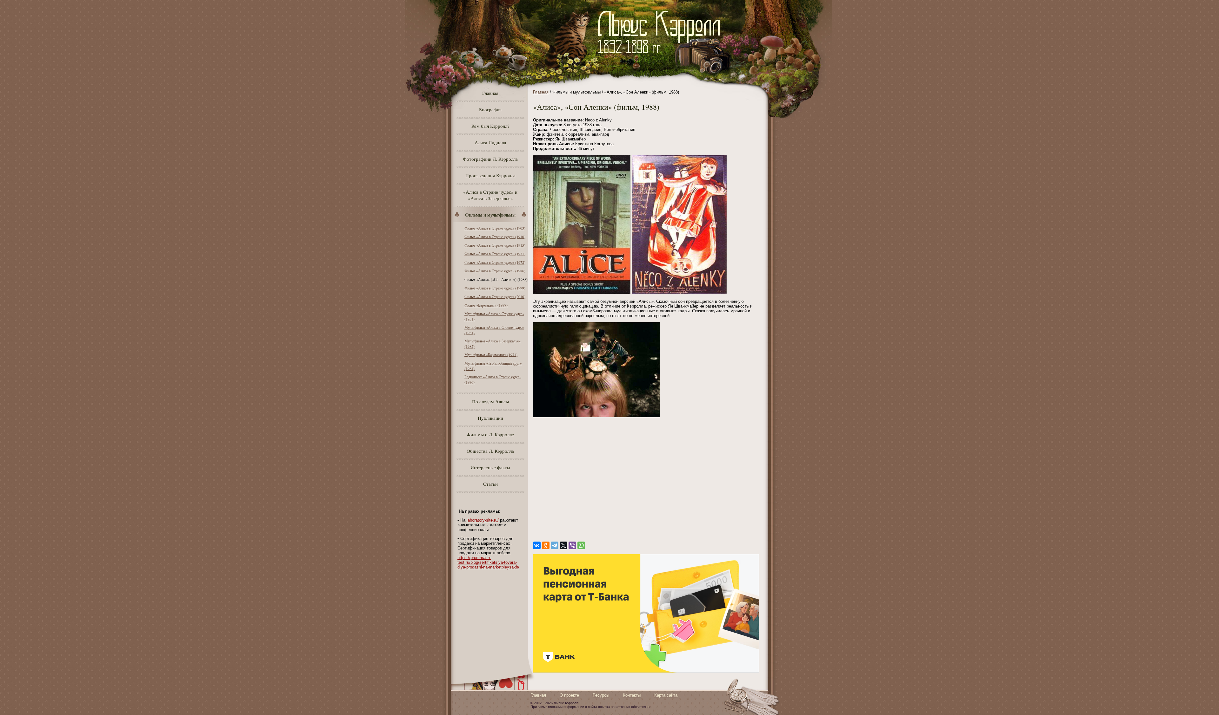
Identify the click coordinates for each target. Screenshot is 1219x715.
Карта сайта (665, 695)
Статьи (490, 484)
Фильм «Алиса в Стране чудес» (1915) (494, 245)
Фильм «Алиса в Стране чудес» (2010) (494, 296)
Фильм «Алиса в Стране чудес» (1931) (494, 253)
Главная (490, 93)
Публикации (490, 418)
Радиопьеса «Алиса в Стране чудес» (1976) (492, 379)
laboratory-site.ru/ (483, 520)
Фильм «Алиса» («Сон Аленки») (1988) (496, 279)
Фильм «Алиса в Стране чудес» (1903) (494, 228)
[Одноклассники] (546, 545)
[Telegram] (554, 545)
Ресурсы (601, 695)
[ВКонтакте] (537, 545)
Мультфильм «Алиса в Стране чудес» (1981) (494, 330)
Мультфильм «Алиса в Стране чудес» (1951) (494, 316)
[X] (563, 545)
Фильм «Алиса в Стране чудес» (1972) (494, 262)
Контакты (632, 695)
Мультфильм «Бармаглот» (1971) (490, 354)
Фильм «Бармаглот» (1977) (486, 305)
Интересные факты (490, 467)
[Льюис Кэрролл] (661, 57)
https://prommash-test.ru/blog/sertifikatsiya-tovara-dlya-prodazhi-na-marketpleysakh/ (488, 562)
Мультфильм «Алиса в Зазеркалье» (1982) (492, 343)
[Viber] (572, 545)
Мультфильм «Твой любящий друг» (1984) (493, 366)
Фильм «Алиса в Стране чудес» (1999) (494, 287)
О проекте (569, 695)
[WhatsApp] (581, 545)
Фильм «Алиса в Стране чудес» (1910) (494, 236)
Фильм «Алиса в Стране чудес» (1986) (494, 270)
